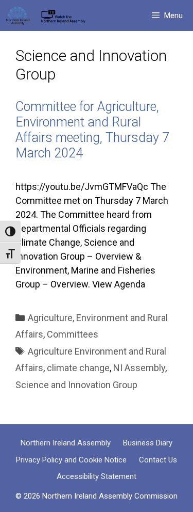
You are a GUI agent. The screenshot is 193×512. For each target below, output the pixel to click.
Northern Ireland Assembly (66, 442)
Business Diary (147, 442)
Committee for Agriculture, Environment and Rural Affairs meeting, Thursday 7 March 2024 (92, 130)
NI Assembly (139, 367)
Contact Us (158, 460)
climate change (78, 367)
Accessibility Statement (96, 476)
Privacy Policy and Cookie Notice (71, 460)
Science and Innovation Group (76, 384)
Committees (72, 334)
